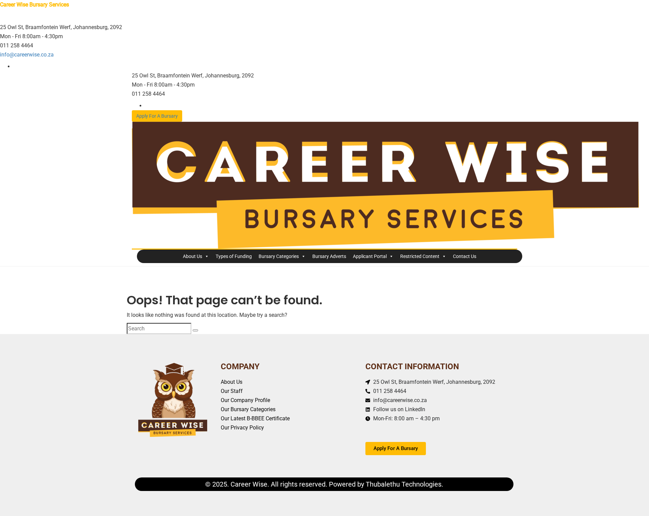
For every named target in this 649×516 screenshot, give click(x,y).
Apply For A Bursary (157, 116)
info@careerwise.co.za (27, 54)
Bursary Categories (279, 256)
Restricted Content (419, 256)
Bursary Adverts (329, 256)
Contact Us (464, 256)
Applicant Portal (370, 256)
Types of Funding (234, 256)
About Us (192, 256)
